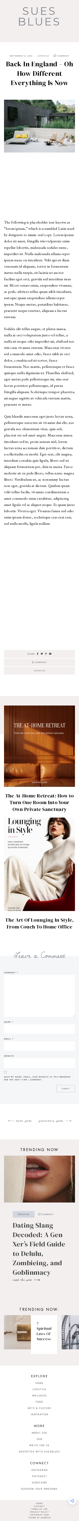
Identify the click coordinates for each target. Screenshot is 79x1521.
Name (9, 1022)
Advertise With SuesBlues (39, 1451)
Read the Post (23, 1280)
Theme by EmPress (39, 1517)
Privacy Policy (39, 1512)
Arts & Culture (39, 1408)
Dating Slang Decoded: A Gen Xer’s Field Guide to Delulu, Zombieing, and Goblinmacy (39, 1249)
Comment (63, 56)
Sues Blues (39, 16)
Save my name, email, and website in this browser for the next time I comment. (37, 1078)
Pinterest (39, 1476)
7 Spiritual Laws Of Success (44, 1331)
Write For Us (39, 1445)
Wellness (39, 1395)
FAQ (39, 1439)
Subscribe (39, 1482)
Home (39, 1383)
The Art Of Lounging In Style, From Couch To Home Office (39, 923)
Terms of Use (39, 1509)
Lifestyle (43, 56)
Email (9, 1038)
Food (39, 1402)
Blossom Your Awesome (39, 1489)
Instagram (39, 1470)
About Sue (40, 1433)
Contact (39, 1506)
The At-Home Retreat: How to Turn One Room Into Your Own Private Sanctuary (39, 802)
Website (9, 1056)
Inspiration (39, 1414)
